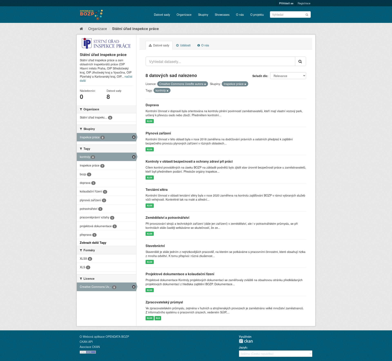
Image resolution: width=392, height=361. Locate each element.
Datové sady (162, 14)
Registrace (304, 3)
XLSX (149, 121)
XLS (158, 318)
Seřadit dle (259, 76)
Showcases (222, 14)
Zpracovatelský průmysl (164, 302)
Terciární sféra (157, 189)
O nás (240, 14)
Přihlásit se (286, 3)
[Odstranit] (205, 84)
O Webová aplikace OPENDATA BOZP (104, 336)
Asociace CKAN (90, 347)
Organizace (184, 14)
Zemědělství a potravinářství (167, 217)
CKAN (246, 341)
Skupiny (203, 14)
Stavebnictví (155, 245)
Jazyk (243, 347)
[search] (300, 61)
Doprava (152, 105)
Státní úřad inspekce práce (135, 28)
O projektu (257, 14)
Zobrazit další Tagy (93, 242)
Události (184, 45)
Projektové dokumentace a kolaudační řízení (180, 274)
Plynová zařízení (158, 133)
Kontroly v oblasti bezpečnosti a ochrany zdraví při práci (189, 161)
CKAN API (86, 342)
